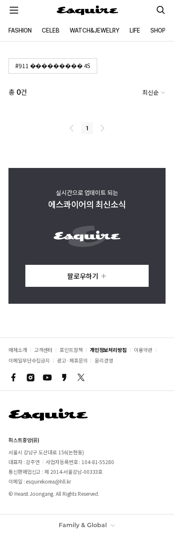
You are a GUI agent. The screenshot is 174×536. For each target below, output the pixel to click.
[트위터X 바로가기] (81, 377)
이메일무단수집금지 (29, 360)
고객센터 (43, 349)
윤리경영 (104, 360)
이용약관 (143, 349)
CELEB (51, 30)
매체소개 (17, 349)
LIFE (135, 30)
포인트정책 (71, 349)
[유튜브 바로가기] (47, 377)
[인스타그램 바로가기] (30, 377)
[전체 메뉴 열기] (14, 10)
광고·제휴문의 (72, 360)
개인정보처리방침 (108, 349)
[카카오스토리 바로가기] (64, 377)
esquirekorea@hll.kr (48, 481)
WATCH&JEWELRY (95, 30)
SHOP (158, 30)
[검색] (161, 10)
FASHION (20, 30)
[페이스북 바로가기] (13, 377)
